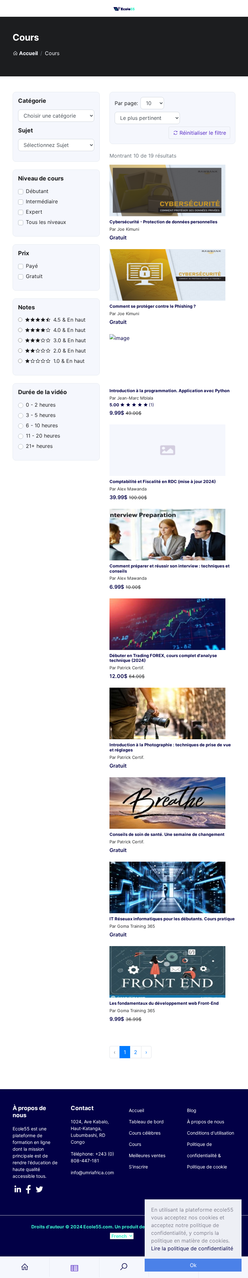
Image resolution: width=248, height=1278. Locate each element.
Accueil (28, 53)
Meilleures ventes (147, 1155)
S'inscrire (138, 1166)
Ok (193, 1265)
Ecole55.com (97, 1226)
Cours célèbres (144, 1133)
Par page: (126, 103)
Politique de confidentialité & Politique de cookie (207, 1155)
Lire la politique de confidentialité (192, 1248)
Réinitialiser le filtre (202, 133)
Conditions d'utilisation (210, 1133)
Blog (191, 1110)
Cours (135, 1144)
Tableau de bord (146, 1121)
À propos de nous (205, 1121)
